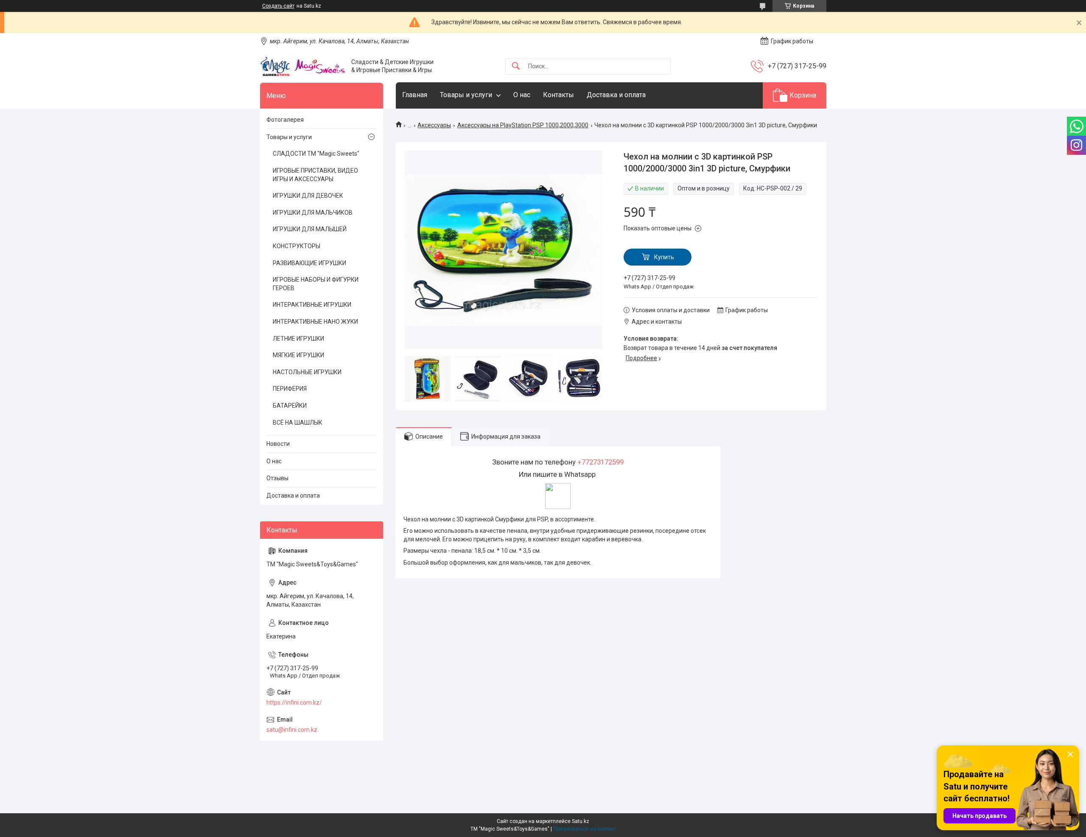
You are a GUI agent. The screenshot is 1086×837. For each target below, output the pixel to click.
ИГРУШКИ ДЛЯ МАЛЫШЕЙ (310, 229)
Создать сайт (278, 6)
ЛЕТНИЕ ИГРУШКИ (298, 338)
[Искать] (516, 66)
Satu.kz (580, 821)
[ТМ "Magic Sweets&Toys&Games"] (302, 66)
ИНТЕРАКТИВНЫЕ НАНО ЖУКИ (315, 321)
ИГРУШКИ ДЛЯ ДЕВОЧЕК (308, 195)
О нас (521, 95)
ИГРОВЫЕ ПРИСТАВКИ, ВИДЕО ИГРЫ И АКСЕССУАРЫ (315, 174)
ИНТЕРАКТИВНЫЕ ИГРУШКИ (312, 304)
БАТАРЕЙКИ (290, 405)
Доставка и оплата (616, 95)
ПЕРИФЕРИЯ (290, 388)
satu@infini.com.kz (291, 729)
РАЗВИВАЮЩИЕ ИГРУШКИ (309, 263)
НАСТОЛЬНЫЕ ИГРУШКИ (307, 372)
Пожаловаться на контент (584, 829)
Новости (278, 443)
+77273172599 (600, 462)
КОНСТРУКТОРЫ (296, 246)
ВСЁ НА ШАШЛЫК (297, 422)
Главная (414, 95)
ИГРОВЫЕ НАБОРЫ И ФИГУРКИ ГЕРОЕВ (315, 283)
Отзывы (277, 478)
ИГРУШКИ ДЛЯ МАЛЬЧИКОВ (313, 212)
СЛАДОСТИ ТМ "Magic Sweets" (316, 153)
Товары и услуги (466, 95)
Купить (664, 257)
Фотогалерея (285, 119)
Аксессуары (434, 125)
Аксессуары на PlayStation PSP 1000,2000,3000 (522, 125)
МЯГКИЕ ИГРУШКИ (298, 355)
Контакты (558, 95)
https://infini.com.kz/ (294, 702)
